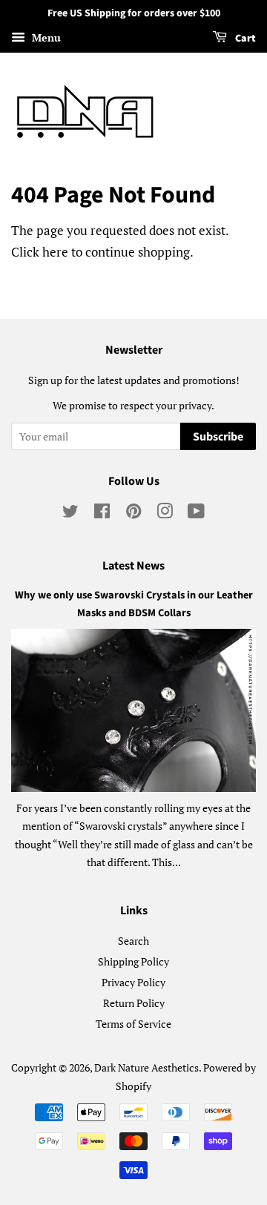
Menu (45, 37)
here (55, 251)
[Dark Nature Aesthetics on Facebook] (102, 513)
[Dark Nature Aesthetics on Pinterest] (133, 513)
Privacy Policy (133, 982)
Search (133, 941)
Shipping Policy (133, 961)
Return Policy (134, 1003)
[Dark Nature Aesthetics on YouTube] (196, 513)
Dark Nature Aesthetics (146, 1067)
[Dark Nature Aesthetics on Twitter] (70, 513)
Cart (244, 38)
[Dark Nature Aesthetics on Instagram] (164, 513)
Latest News (133, 566)
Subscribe (218, 437)
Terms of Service (133, 1024)
